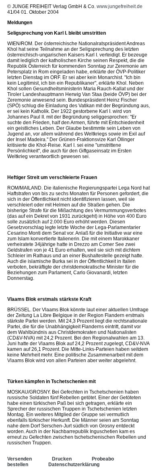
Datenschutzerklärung (73, 464)
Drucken (62, 459)
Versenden (19, 459)
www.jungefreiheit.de (120, 6)
